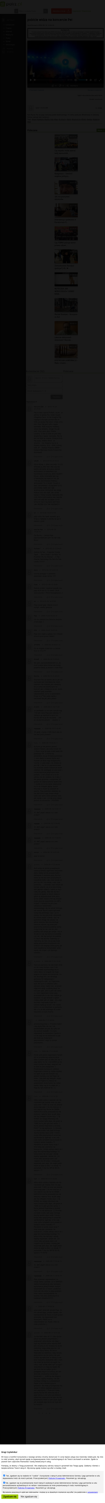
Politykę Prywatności (57, 1478)
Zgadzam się (9, 1496)
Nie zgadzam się (29, 1496)
